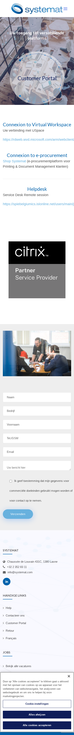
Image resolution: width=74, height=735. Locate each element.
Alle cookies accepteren (37, 725)
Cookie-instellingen (37, 703)
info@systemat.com (20, 572)
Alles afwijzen (37, 714)
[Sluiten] (69, 676)
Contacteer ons (15, 615)
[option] (37, 269)
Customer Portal (16, 623)
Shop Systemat (14, 161)
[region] (37, 702)
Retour (10, 630)
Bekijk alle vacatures (18, 666)
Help (8, 607)
